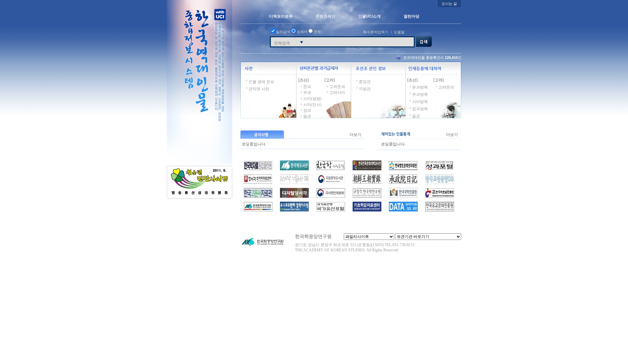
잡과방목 (420, 109)
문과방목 (420, 87)
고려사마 (337, 92)
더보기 (355, 134)
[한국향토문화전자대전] (403, 169)
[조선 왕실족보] (258, 182)
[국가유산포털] (330, 210)
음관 (307, 116)
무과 (307, 92)
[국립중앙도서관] (330, 182)
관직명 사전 (259, 89)
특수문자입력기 (375, 32)
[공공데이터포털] (403, 210)
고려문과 (337, 86)
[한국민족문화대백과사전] (367, 169)
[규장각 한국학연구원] (367, 196)
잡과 (307, 110)
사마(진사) (312, 104)
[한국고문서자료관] (258, 196)
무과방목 (420, 94)
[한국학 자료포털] (330, 169)
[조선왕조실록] (367, 182)
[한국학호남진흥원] (439, 196)
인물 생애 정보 (261, 81)
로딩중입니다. (254, 143)
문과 (307, 86)
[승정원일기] (403, 182)
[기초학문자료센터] (367, 210)
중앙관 (365, 81)
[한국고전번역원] (439, 182)
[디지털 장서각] (294, 196)
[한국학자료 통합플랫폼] (258, 169)
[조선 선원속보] (294, 182)
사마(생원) (312, 98)
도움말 (399, 32)
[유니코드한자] (294, 210)
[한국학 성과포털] (439, 169)
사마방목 (420, 101)
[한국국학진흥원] (403, 196)
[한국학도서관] (294, 169)
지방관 (365, 89)
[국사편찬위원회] (330, 196)
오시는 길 (449, 4)
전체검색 (282, 43)
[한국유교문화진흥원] (439, 210)
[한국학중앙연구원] (258, 210)
